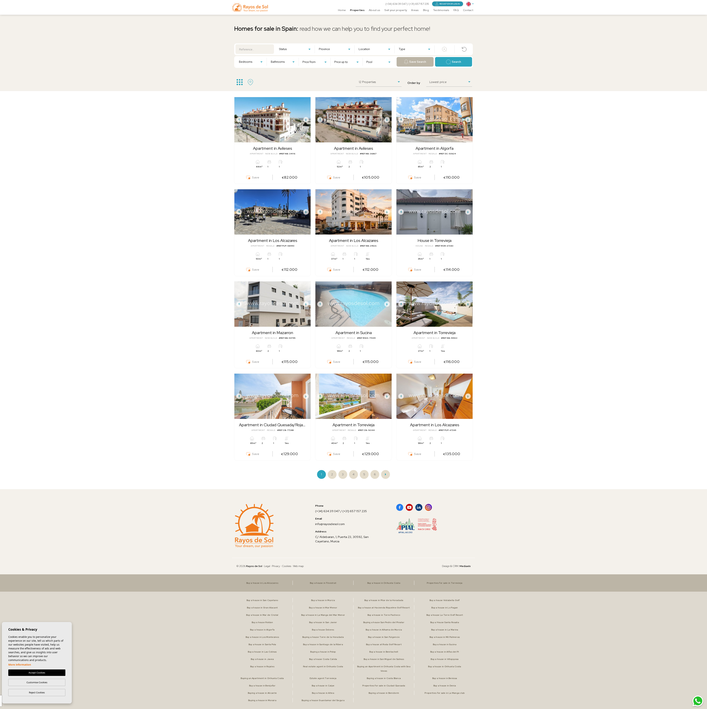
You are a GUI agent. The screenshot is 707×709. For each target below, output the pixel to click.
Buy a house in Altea (323, 693)
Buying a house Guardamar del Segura (323, 700)
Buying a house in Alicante (262, 693)
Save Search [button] (417, 62)
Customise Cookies (37, 682)
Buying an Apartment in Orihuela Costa (262, 678)
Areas (415, 10)
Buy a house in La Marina (444, 629)
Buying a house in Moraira (262, 700)
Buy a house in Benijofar (262, 685)
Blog (426, 10)
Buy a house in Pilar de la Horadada (383, 600)
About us (374, 10)
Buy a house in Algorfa (262, 629)
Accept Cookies (37, 672)
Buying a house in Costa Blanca (384, 678)
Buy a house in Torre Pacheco (383, 615)
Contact (468, 10)
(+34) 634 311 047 (396, 4)
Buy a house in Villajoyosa (444, 659)
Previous (238, 119)
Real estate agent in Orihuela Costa (323, 666)
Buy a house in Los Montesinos (262, 637)
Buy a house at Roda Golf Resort (384, 644)
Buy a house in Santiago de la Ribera (323, 644)
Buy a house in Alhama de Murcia (384, 629)
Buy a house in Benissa (444, 678)
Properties (357, 10)
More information (19, 664)
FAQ (456, 10)
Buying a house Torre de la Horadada (323, 637)
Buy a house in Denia (444, 685)
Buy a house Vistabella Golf (445, 600)
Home (342, 10)
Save (255, 177)
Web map (298, 566)
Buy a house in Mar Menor (323, 607)
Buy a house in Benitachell (383, 651)
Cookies (286, 566)
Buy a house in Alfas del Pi (444, 651)
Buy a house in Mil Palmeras (445, 637)
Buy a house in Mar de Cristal (262, 615)
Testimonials (441, 10)
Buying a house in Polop (323, 651)
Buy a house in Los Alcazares (262, 583)
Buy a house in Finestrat (323, 583)
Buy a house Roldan (262, 622)
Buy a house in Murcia (323, 600)
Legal (267, 566)
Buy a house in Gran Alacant (262, 607)
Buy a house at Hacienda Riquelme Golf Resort (384, 607)
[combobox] (294, 49)
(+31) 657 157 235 (419, 4)
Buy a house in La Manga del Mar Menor (323, 615)
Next (307, 119)
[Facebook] (399, 507)
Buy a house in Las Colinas (262, 651)
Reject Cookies (37, 692)
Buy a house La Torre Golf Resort (444, 615)
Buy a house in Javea (262, 659)
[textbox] (295, 49)
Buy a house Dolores (323, 629)
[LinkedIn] (418, 507)
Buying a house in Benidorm (384, 693)
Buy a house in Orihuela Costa (383, 583)
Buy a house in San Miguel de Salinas (384, 659)
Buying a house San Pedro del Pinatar (383, 622)
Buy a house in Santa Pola (262, 644)
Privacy (276, 566)
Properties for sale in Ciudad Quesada (383, 685)
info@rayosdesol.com (330, 524)
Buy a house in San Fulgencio (384, 637)
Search (456, 62)
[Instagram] (428, 507)
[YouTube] (409, 507)
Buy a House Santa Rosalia (444, 622)
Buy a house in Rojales (262, 666)
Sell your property (395, 10)
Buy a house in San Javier (323, 622)
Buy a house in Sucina (444, 644)
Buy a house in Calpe (323, 685)
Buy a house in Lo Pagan (444, 607)
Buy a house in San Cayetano (262, 600)
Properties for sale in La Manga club (445, 693)
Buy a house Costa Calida (323, 659)
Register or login (449, 4)
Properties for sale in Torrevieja (444, 583)
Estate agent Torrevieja (323, 678)
